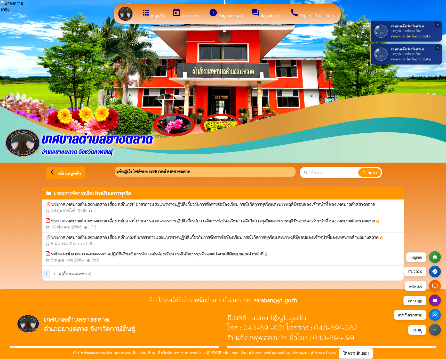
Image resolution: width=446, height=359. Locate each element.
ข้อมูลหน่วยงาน (226, 13)
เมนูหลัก (152, 13)
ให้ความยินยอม (356, 353)
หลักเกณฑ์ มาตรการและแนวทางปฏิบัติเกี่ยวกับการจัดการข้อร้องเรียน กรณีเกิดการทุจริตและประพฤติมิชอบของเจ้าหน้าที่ (159, 253)
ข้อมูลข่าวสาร (266, 13)
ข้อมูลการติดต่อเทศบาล (313, 13)
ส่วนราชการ (186, 13)
